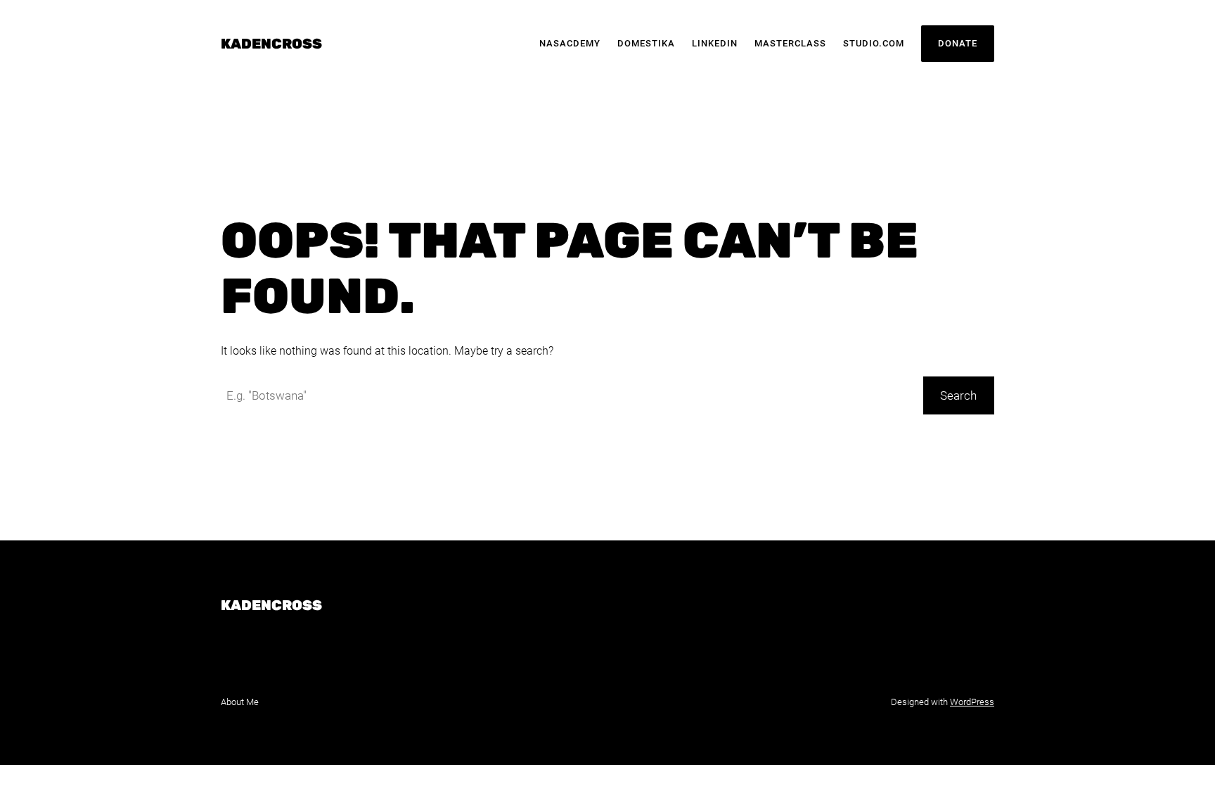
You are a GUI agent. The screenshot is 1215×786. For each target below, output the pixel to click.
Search (958, 395)
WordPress (972, 702)
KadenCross (271, 43)
